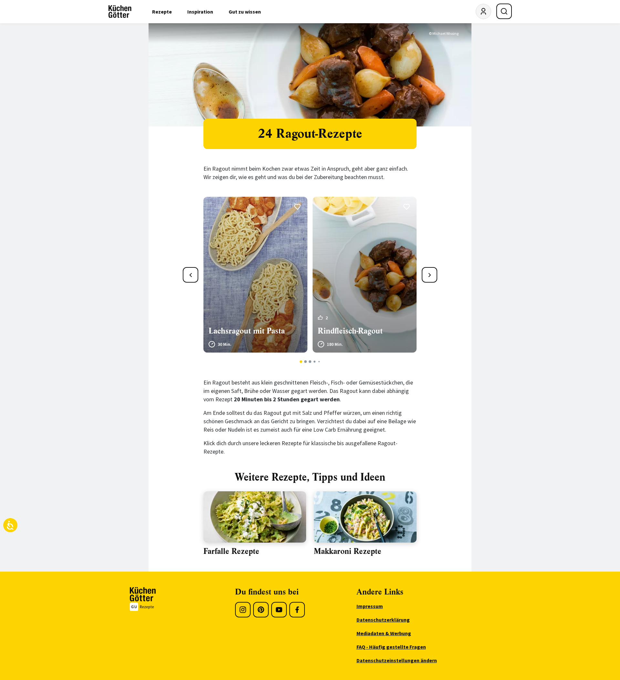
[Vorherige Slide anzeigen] (190, 275)
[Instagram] (243, 609)
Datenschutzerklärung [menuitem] (383, 619)
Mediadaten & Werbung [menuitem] (383, 633)
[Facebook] (297, 609)
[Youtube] (279, 609)
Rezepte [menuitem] (162, 11)
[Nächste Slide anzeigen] (429, 275)
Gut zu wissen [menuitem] (245, 11)
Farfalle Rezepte (231, 551)
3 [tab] (310, 361)
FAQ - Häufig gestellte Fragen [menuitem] (391, 647)
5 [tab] (319, 361)
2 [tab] (306, 361)
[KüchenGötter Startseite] (120, 11)
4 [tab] (314, 362)
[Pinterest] (261, 609)
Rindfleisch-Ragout (350, 331)
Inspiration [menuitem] (200, 11)
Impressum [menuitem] (369, 606)
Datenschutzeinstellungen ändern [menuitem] (396, 660)
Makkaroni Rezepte (347, 551)
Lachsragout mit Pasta (247, 331)
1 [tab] (301, 361)
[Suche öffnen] (504, 11)
